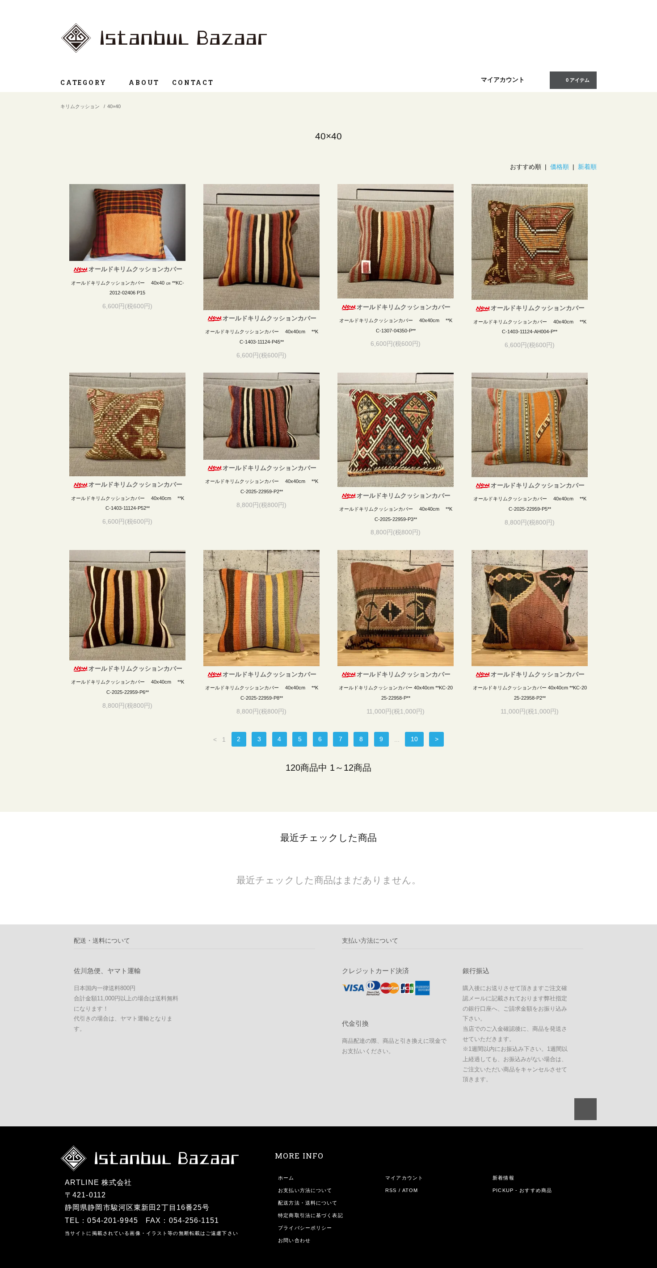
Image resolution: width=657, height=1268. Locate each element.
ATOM (410, 1190)
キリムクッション (80, 106)
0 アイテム (578, 80)
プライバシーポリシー (305, 1227)
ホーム (286, 1177)
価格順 (559, 166)
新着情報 (503, 1177)
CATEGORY (84, 82)
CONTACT (193, 82)
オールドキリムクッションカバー (135, 269)
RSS (390, 1190)
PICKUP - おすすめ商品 (522, 1190)
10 (414, 739)
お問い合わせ (294, 1240)
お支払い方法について (305, 1190)
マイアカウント (503, 79)
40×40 (114, 106)
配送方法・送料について (307, 1202)
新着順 (587, 166)
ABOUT (144, 82)
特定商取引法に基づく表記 (310, 1215)
